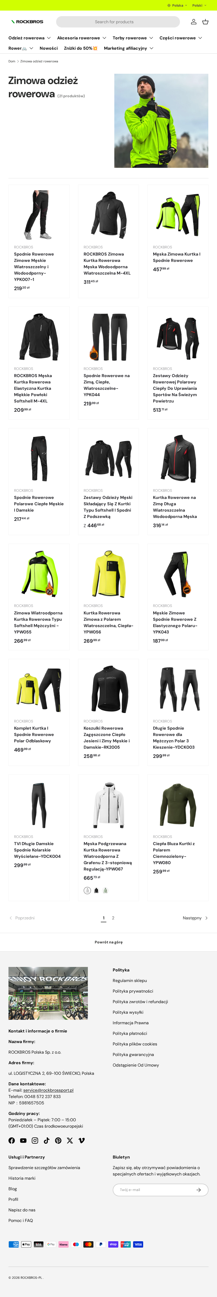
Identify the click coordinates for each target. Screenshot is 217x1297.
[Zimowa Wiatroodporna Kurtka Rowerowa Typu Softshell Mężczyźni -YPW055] (39, 574)
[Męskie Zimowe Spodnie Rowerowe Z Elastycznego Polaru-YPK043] (178, 574)
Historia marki (21, 1178)
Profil (13, 1199)
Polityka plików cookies (135, 1044)
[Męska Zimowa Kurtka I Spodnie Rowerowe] (178, 215)
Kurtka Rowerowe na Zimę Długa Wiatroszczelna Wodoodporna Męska (175, 507)
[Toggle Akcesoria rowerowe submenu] (104, 38)
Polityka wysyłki (128, 1012)
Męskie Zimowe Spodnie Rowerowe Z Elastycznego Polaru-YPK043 (175, 622)
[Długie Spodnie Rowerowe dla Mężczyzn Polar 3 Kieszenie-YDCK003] (178, 689)
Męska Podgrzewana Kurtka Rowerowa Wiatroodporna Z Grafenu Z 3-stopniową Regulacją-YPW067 (108, 856)
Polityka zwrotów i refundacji (140, 1001)
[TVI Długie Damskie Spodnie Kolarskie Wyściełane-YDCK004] (39, 805)
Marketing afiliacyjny (125, 48)
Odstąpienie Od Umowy (136, 1065)
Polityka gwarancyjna (133, 1054)
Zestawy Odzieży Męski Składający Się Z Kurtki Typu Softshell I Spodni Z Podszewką (108, 507)
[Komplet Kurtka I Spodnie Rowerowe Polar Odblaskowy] (39, 689)
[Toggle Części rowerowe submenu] (200, 38)
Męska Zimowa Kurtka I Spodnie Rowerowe (176, 257)
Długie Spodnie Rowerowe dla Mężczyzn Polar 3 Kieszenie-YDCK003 (174, 737)
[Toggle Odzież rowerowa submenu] (49, 38)
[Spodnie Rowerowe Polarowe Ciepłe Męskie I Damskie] (39, 459)
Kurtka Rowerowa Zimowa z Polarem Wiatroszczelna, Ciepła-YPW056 (108, 622)
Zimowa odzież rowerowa (39, 61)
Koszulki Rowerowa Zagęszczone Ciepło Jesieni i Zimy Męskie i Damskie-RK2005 (107, 737)
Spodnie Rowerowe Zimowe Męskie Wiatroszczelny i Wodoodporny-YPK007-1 (34, 266)
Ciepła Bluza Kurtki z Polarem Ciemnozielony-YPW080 (174, 853)
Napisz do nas (21, 1210)
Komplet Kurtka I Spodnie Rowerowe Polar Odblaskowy (34, 734)
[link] (53, 918)
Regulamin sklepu (130, 980)
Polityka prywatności (133, 991)
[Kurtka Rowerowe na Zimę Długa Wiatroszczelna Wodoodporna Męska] (178, 459)
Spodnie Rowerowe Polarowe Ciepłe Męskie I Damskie (39, 504)
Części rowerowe (178, 38)
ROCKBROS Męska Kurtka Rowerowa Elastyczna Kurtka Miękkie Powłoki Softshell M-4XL (33, 388)
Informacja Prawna (131, 1023)
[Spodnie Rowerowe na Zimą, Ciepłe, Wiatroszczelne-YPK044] (109, 337)
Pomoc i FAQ (20, 1220)
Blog (12, 1189)
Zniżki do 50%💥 (81, 48)
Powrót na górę (109, 942)
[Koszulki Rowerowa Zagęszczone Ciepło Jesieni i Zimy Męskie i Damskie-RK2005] (109, 689)
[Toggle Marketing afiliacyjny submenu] (151, 48)
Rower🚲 (17, 48)
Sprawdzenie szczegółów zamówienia (44, 1167)
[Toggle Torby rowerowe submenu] (151, 38)
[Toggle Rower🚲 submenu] (31, 48)
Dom (11, 61)
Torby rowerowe (130, 38)
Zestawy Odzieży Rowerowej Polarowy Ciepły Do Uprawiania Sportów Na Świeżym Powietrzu (175, 388)
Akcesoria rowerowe (78, 38)
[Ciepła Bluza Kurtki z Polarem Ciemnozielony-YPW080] (178, 805)
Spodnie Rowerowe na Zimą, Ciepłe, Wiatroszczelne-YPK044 (107, 385)
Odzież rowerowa (26, 38)
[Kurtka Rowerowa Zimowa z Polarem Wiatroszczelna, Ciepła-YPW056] (109, 574)
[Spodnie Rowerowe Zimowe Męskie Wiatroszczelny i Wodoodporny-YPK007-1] (39, 215)
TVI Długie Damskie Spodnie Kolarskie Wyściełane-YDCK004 (37, 850)
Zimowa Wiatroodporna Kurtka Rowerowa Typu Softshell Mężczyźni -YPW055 (38, 622)
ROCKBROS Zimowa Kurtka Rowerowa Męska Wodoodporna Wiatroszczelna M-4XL (107, 263)
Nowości (49, 48)
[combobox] (118, 21)
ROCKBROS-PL (31, 1278)
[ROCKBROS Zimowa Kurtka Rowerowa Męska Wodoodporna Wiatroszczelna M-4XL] (109, 215)
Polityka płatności (130, 1033)
